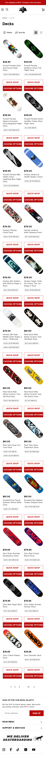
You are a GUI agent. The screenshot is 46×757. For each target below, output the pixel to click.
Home (4, 18)
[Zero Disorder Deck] (34, 639)
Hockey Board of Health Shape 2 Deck (33, 176)
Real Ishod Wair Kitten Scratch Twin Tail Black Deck (33, 336)
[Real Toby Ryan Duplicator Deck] (34, 428)
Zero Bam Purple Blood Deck (31, 554)
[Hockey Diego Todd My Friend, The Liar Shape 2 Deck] (34, 264)
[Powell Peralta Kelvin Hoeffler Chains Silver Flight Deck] (34, 102)
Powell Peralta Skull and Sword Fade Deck (12, 68)
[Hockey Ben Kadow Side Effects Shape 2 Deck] (12, 264)
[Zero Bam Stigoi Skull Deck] (12, 588)
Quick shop (12, 82)
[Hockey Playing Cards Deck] (12, 214)
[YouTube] (33, 750)
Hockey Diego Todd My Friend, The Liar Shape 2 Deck (33, 283)
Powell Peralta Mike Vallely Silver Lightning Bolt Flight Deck (12, 178)
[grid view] (35, 32)
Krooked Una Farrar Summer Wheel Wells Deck (12, 502)
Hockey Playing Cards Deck (10, 231)
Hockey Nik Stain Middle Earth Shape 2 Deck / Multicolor (12, 336)
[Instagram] (3, 749)
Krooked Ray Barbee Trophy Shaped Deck (33, 501)
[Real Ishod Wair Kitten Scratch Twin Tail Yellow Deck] (34, 375)
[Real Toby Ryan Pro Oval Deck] (12, 428)
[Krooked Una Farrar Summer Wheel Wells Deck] (12, 483)
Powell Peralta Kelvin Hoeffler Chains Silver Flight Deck (33, 121)
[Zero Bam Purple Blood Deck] (34, 537)
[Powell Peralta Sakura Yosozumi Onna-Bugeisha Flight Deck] (12, 102)
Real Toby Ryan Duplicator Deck (31, 446)
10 (28, 687)
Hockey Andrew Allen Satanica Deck (33, 231)
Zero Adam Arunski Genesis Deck (32, 605)
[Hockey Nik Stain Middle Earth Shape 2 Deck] (12, 318)
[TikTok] (17, 749)
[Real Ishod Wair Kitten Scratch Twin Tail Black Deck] (34, 318)
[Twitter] (25, 749)
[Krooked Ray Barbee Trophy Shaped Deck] (34, 483)
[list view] (41, 32)
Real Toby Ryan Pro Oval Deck (12, 446)
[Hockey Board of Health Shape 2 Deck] (34, 158)
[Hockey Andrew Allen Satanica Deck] (34, 214)
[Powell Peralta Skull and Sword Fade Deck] (12, 49)
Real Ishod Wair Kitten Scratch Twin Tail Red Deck (11, 394)
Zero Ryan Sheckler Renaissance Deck (11, 554)
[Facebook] (11, 749)
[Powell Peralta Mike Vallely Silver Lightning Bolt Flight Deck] (12, 158)
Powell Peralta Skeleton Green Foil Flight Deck (32, 68)
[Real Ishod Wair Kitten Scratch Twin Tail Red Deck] (12, 375)
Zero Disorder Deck (32, 655)
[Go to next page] (34, 686)
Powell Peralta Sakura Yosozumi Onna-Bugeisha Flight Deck (12, 122)
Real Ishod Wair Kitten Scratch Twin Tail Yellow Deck (33, 394)
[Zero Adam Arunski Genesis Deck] (34, 588)
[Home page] (23, 9)
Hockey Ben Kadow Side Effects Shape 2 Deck (12, 283)
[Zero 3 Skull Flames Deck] (12, 639)
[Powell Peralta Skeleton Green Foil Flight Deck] (34, 49)
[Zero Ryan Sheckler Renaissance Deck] (12, 537)
